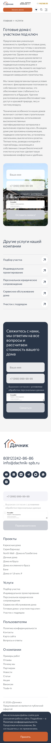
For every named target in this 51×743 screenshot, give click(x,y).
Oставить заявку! (25, 215)
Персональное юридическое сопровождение (18, 598)
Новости (7, 672)
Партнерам (9, 668)
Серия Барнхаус (11, 549)
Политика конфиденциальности (20, 628)
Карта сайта (9, 636)
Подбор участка (11, 589)
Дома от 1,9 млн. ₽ (12, 573)
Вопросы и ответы (12, 640)
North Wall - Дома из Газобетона (20, 553)
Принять (25, 736)
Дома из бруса (10, 561)
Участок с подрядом (13, 612)
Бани (5, 569)
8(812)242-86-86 (18, 458)
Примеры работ (11, 655)
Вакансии (8, 684)
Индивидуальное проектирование (21, 593)
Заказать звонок (18, 9)
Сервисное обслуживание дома (19, 604)
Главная (7, 20)
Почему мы (9, 664)
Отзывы (7, 660)
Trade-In (7, 688)
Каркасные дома (12, 545)
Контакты (8, 632)
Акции (6, 680)
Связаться (26, 407)
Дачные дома (10, 557)
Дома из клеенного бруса (16, 565)
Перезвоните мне (25, 525)
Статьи (6, 676)
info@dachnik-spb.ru (21, 462)
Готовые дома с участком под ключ (21, 608)
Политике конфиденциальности (20, 721)
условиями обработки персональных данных (26, 195)
